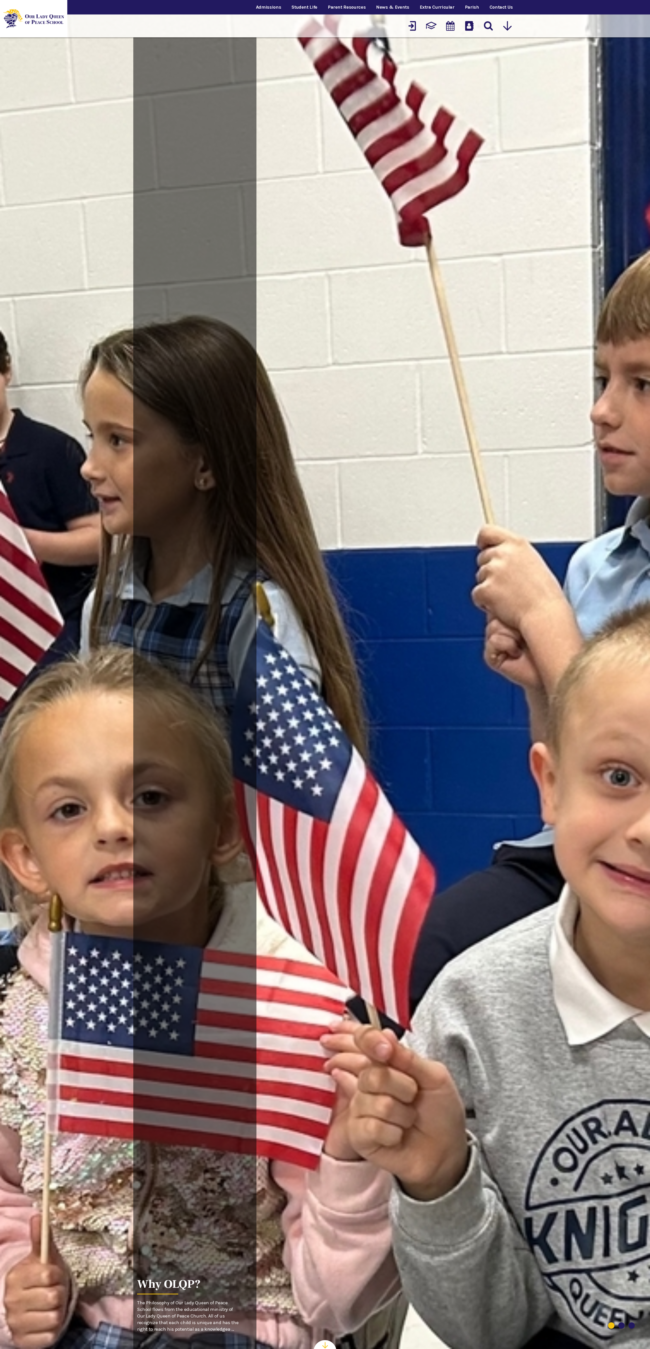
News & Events (392, 7)
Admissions (268, 7)
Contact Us (501, 7)
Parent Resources (347, 7)
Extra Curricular (437, 7)
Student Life (304, 7)
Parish (472, 7)
